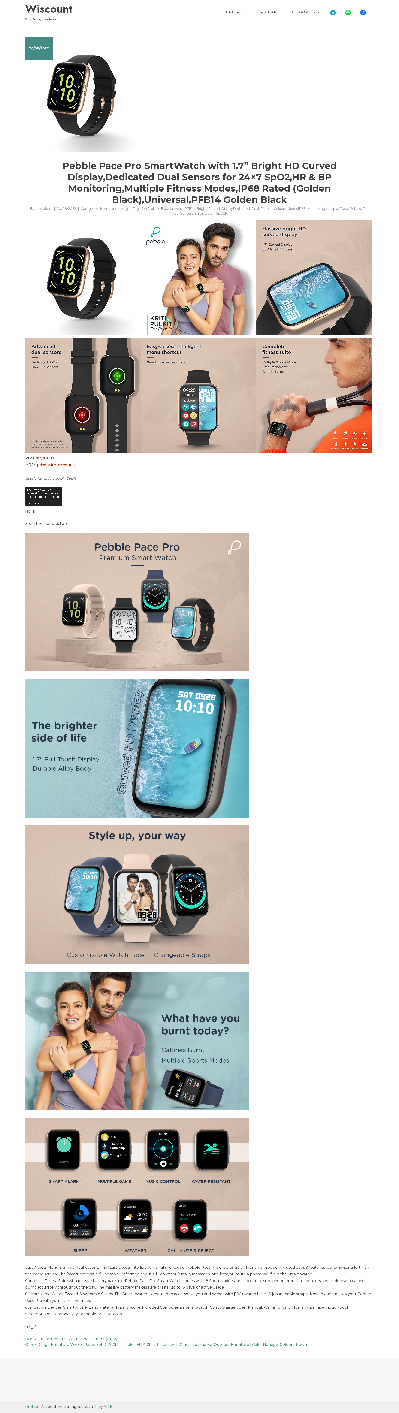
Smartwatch (205, 213)
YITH (108, 1406)
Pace (344, 209)
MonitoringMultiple (322, 209)
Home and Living (114, 209)
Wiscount (49, 9)
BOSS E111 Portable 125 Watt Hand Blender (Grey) (71, 1339)
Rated (174, 213)
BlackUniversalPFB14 (178, 209)
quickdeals (43, 209)
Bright (201, 209)
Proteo (31, 1406)
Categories (302, 12)
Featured (234, 12)
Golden (279, 209)
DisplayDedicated (235, 209)
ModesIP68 (296, 209)
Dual (255, 209)
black (155, 209)
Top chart (267, 12)
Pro (366, 209)
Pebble (355, 209)
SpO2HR (223, 213)
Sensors (186, 213)
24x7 (145, 209)
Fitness (266, 209)
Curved (214, 209)
